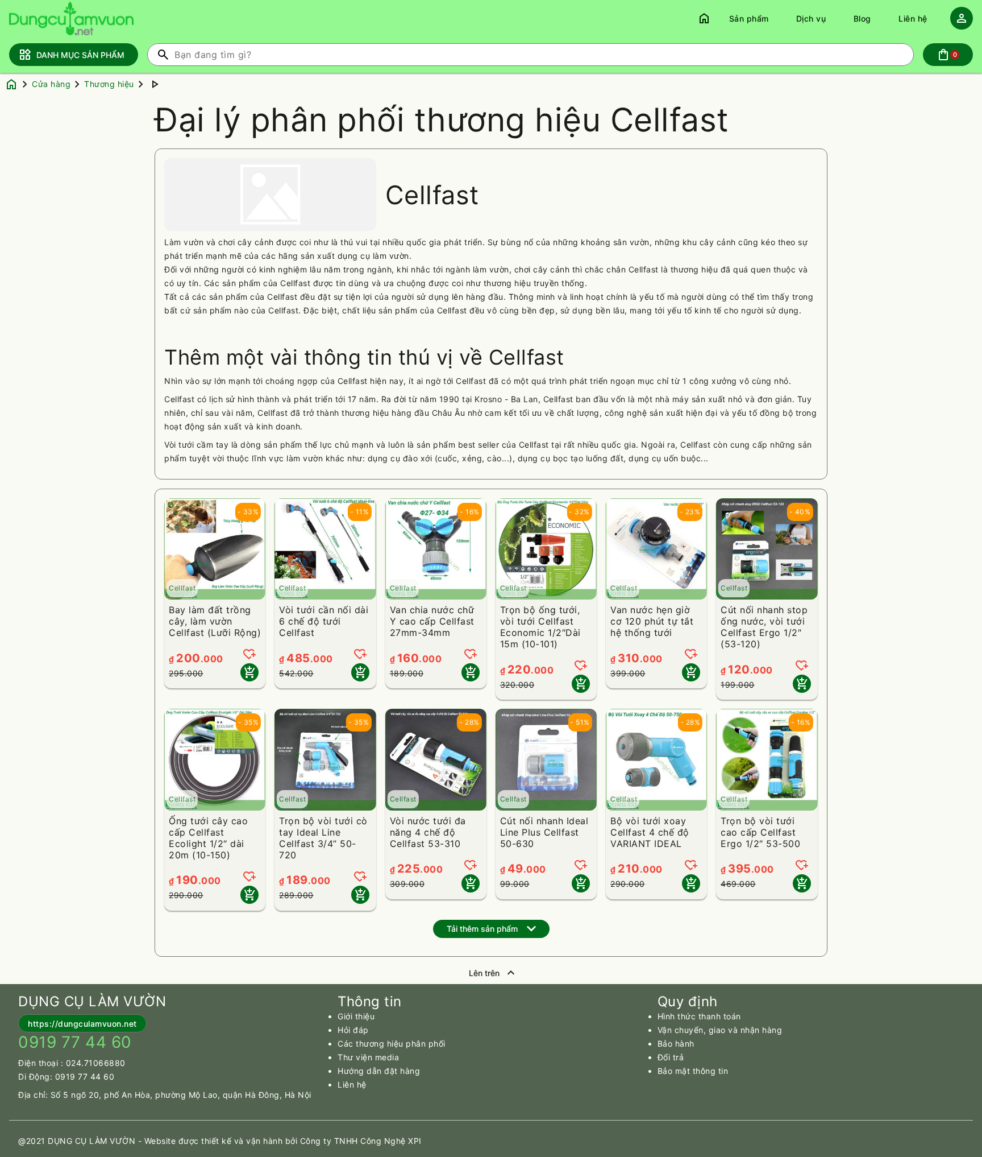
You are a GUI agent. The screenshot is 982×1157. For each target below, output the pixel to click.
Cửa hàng (51, 84)
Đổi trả (671, 1057)
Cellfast (182, 588)
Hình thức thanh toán (699, 1016)
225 (409, 868)
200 (188, 658)
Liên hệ (912, 18)
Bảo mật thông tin (693, 1071)
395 (739, 868)
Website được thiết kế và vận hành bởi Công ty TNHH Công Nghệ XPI (283, 1141)
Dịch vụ (811, 18)
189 (297, 880)
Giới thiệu (356, 1016)
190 (187, 880)
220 (519, 669)
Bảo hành (676, 1043)
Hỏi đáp (353, 1030)
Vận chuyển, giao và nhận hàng (720, 1030)
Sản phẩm (749, 18)
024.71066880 (96, 1063)
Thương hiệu (109, 84)
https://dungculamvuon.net (82, 1023)
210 (629, 868)
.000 (212, 658)
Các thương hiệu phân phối (392, 1043)
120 (739, 669)
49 (515, 868)
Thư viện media (368, 1057)
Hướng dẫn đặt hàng (379, 1071)
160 (408, 658)
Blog (862, 18)
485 (298, 658)
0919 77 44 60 (85, 1076)
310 (629, 658)
